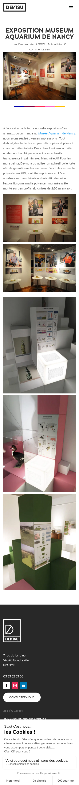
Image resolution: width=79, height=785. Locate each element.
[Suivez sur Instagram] (15, 685)
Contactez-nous (22, 697)
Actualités (54, 44)
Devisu (23, 44)
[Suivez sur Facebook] (6, 685)
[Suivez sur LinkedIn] (23, 685)
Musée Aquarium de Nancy (56, 133)
